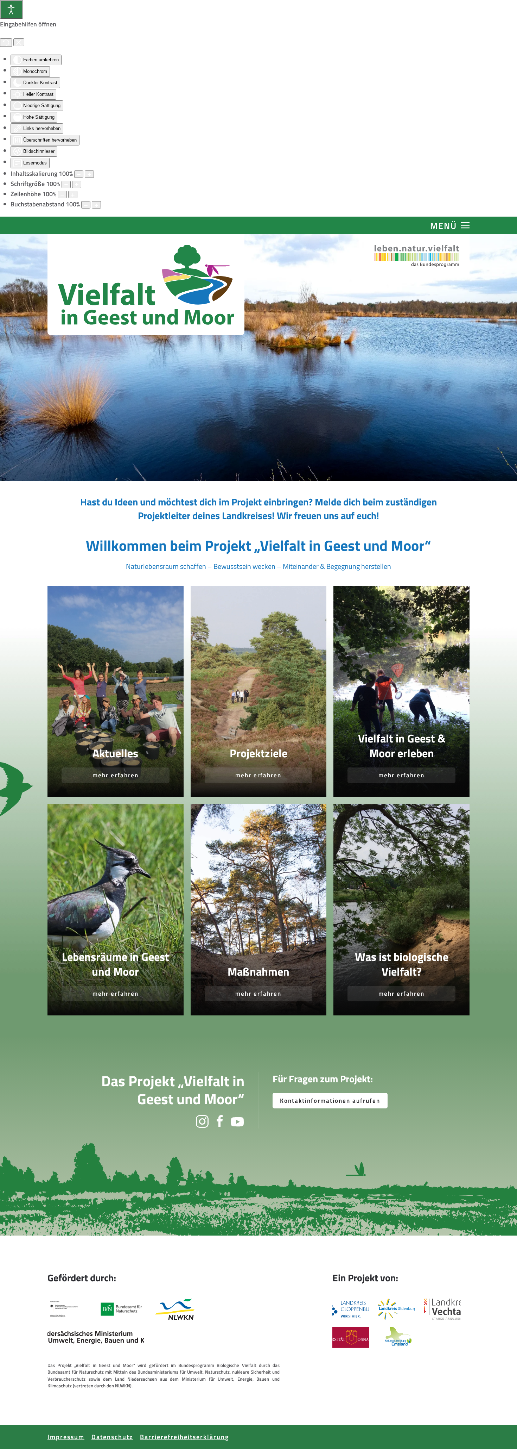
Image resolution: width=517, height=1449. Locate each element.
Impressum (65, 1437)
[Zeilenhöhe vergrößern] (72, 194)
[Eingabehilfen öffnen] (11, 9)
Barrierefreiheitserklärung (184, 1437)
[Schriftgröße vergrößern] (76, 184)
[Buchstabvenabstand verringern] (85, 205)
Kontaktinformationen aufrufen (330, 1100)
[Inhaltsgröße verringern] (78, 174)
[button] (450, 225)
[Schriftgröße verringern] (66, 184)
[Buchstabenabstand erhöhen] (96, 205)
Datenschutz (112, 1437)
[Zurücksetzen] (6, 42)
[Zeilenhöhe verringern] (62, 194)
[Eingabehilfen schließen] (18, 42)
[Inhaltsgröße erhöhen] (89, 174)
